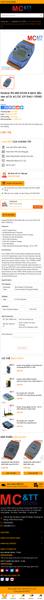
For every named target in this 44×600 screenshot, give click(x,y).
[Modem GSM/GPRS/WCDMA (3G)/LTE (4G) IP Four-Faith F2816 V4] (8, 383)
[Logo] (22, 8)
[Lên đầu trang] (39, 581)
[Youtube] (12, 579)
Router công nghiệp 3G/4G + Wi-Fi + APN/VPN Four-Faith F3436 (29, 408)
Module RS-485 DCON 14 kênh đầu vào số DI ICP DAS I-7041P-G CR (10, 463)
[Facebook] (7, 579)
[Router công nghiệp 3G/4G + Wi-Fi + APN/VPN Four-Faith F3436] (8, 411)
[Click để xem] (22, 53)
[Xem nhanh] (19, 450)
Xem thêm (22, 348)
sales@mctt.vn (9, 526)
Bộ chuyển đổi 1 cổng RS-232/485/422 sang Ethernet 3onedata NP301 (26, 422)
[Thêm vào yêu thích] (19, 442)
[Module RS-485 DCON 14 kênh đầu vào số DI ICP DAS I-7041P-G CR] (11, 450)
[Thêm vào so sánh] (19, 446)
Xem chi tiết (11, 473)
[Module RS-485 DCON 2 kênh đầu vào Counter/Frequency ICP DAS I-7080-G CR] (33, 450)
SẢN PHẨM (13, 436)
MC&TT (27, 591)
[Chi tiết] (40, 201)
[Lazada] (7, 570)
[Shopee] (2, 570)
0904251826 (14, 176)
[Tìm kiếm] (41, 15)
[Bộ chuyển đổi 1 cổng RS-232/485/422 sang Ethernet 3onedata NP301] (8, 425)
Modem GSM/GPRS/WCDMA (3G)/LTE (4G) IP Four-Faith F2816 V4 (29, 380)
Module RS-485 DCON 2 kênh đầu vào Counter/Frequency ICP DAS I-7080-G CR (32, 463)
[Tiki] (12, 570)
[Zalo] (2, 579)
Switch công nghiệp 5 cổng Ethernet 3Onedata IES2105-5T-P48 (29, 366)
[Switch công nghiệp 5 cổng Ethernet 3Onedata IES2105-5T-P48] (8, 369)
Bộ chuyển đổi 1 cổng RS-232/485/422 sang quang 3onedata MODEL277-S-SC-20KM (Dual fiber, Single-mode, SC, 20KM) (29, 394)
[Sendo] (17, 570)
